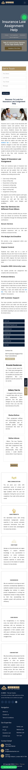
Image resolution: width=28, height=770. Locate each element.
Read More (14, 465)
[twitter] (2, 702)
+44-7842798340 (10, 746)
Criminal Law (7, 333)
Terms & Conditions (8, 717)
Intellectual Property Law (10, 325)
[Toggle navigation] (25, 2)
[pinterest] (9, 702)
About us (5, 711)
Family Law (7, 337)
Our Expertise (14, 35)
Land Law (6, 321)
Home (6, 35)
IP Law (4, 730)
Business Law (7, 341)
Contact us (10, 359)
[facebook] (6, 702)
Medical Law (20, 729)
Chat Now (26, 382)
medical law (5, 142)
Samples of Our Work (14, 48)
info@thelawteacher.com (12, 751)
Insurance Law (8, 329)
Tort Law (6, 345)
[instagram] (12, 702)
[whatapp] (24, 17)
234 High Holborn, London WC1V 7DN (16, 756)
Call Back (26, 391)
